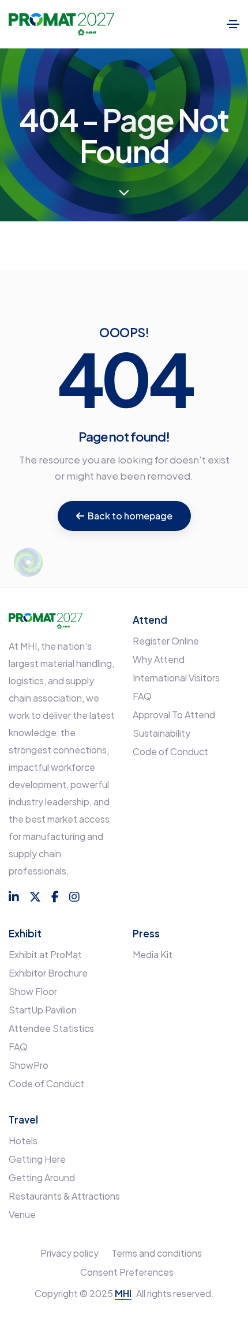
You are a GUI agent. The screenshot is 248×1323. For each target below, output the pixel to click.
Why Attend (159, 659)
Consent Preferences (127, 1272)
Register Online (166, 641)
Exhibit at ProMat (45, 954)
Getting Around (42, 1177)
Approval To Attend (174, 714)
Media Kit (152, 954)
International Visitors (176, 678)
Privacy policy (69, 1253)
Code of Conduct (170, 751)
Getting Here (37, 1159)
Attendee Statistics (51, 1028)
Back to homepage (130, 516)
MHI (123, 1293)
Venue (22, 1214)
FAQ (142, 696)
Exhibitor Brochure (48, 973)
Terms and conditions (156, 1253)
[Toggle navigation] (233, 24)
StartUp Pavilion (43, 1010)
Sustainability (161, 733)
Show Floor (33, 991)
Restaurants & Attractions (64, 1196)
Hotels (23, 1140)
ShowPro (28, 1065)
